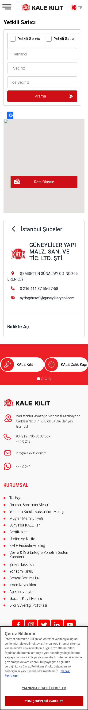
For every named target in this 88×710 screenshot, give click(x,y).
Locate (10, 115)
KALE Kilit (25, 364)
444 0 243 (23, 441)
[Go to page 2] (42, 379)
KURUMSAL (16, 485)
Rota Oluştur (44, 182)
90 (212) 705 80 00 (30, 436)
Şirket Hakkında (21, 564)
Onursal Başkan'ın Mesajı (29, 505)
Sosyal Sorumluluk (24, 578)
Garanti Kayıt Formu (26, 598)
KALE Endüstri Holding (27, 545)
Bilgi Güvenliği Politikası (28, 605)
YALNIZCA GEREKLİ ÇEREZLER (44, 688)
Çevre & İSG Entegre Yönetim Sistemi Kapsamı (39, 554)
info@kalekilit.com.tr (31, 453)
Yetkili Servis (29, 38)
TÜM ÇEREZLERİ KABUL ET (44, 701)
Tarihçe (15, 498)
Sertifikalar (18, 532)
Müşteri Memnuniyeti (26, 518)
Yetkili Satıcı (64, 38)
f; (18, 625)
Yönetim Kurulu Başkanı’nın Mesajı (36, 511)
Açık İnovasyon (21, 591)
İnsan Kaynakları (22, 585)
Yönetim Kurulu (21, 571)
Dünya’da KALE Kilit (24, 525)
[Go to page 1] (38, 378)
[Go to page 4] (50, 379)
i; (31, 625)
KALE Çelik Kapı (74, 364)
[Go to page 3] (46, 379)
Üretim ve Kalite (22, 539)
